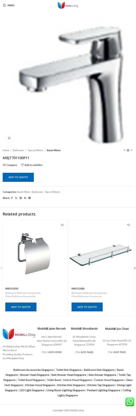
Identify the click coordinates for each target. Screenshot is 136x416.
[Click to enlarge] (9, 138)
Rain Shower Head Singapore (68, 374)
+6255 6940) (54, 352)
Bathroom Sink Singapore (99, 369)
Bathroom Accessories (28, 293)
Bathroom (18, 150)
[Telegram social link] (29, 198)
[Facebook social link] (12, 198)
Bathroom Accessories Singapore (33, 369)
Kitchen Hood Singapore (40, 385)
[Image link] (19, 333)
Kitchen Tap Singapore (101, 385)
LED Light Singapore (31, 390)
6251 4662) (87, 352)
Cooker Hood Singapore (109, 379)
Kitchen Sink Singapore (71, 385)
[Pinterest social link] (20, 198)
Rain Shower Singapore (102, 374)
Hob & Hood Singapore (77, 379)
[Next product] (131, 150)
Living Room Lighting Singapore (65, 390)
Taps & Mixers (35, 150)
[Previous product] (124, 150)
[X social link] (16, 198)
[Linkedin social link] (25, 198)
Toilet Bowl (54, 379)
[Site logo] (68, 5)
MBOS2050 (11, 288)
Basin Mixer (54, 150)
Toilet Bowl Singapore (31, 379)
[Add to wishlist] (62, 225)
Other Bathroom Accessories (20, 296)
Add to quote (18, 177)
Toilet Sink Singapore (68, 369)
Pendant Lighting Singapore (103, 390)
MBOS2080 (78, 288)
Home (6, 150)
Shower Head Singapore (34, 374)
